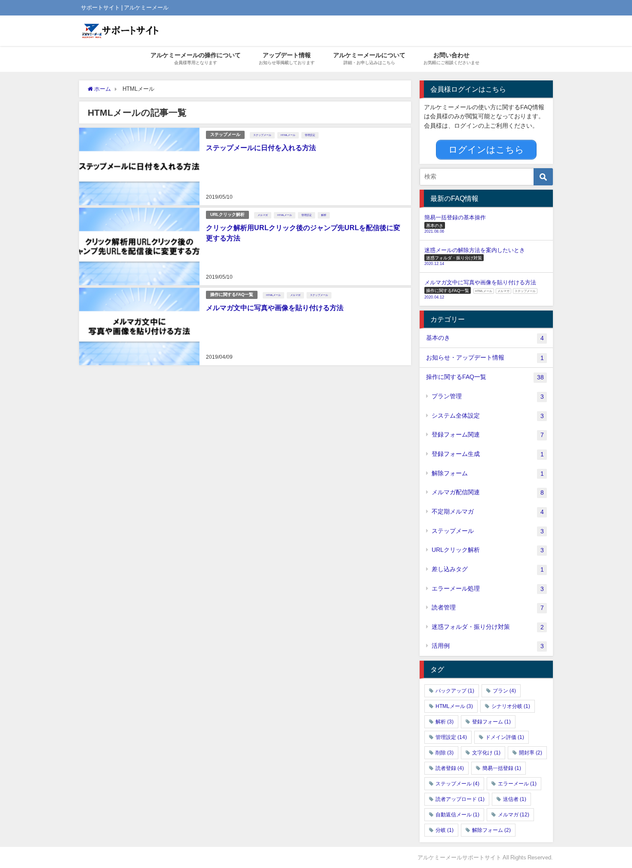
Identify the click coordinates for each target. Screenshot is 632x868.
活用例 (487, 646)
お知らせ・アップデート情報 (485, 357)
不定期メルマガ (487, 511)
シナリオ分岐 (510, 706)
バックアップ (455, 690)
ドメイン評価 (504, 737)
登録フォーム (491, 721)
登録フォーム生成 (487, 454)
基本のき (485, 338)
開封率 (530, 752)
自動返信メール (457, 814)
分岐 (445, 830)
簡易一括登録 (501, 768)
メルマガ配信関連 (487, 492)
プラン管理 (487, 396)
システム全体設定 (487, 415)
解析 (323, 215)
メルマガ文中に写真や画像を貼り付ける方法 (275, 307)
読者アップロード (460, 799)
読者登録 (450, 768)
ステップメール (225, 134)
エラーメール (517, 783)
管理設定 (310, 135)
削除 (445, 752)
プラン (504, 690)
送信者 (514, 799)
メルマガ (263, 215)
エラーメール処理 (487, 588)
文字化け (486, 752)
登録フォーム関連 (487, 434)
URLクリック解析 (227, 214)
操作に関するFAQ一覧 (231, 294)
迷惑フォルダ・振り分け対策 (487, 627)
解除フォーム (487, 473)
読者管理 (487, 607)
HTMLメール (288, 135)
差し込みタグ (487, 569)
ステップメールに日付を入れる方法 (261, 147)
